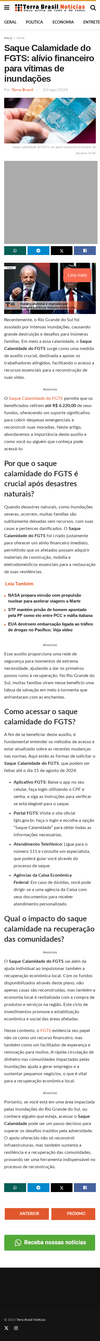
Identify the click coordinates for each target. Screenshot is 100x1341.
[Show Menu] (6, 8)
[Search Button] (93, 8)
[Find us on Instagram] (16, 1328)
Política (34, 22)
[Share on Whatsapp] (15, 250)
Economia (63, 22)
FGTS (46, 1030)
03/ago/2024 (55, 90)
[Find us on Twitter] (6, 1328)
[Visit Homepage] (50, 7)
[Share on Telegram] (38, 250)
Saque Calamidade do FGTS (36, 398)
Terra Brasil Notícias (30, 1319)
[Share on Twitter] (62, 250)
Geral (10, 22)
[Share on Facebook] (85, 250)
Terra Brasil (22, 90)
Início (8, 38)
